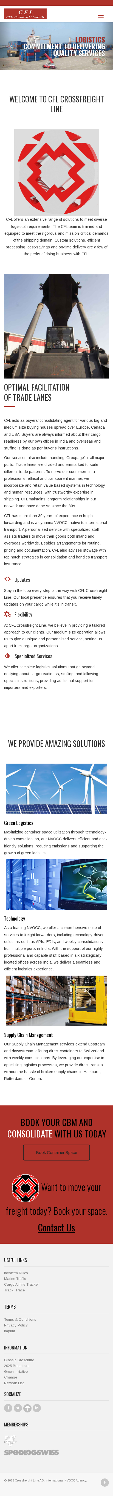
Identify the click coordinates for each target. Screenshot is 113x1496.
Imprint (9, 1331)
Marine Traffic (15, 1279)
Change (10, 1377)
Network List (14, 1383)
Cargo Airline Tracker (21, 1284)
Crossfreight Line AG (29, 1480)
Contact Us (56, 1227)
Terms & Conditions (20, 1319)
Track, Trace (14, 1290)
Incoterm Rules (16, 1273)
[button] (5, 46)
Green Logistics (18, 822)
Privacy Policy (16, 1325)
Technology (14, 918)
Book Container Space (56, 1152)
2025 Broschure (16, 1366)
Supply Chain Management (28, 1034)
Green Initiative (16, 1371)
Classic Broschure (19, 1360)
